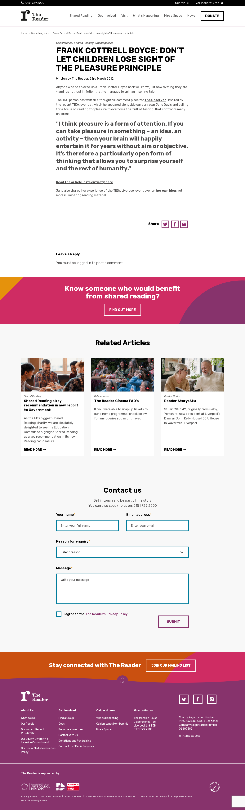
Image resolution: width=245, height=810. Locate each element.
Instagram (211, 699)
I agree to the (95, 614)
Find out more (122, 310)
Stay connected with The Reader (95, 665)
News (191, 15)
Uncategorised (104, 43)
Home (24, 33)
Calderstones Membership (112, 723)
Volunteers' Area (207, 3)
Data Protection (51, 796)
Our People (27, 723)
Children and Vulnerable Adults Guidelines (110, 796)
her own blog (166, 190)
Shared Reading (80, 15)
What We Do (28, 718)
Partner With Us (68, 735)
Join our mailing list (171, 665)
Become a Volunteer (71, 729)
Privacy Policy (29, 796)
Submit (173, 622)
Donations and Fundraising (75, 740)
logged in (84, 263)
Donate (212, 16)
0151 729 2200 (34, 3)
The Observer (155, 100)
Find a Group (66, 718)
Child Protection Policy (153, 796)
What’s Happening (146, 15)
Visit (124, 15)
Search (180, 3)
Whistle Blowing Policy (34, 800)
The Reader (34, 15)
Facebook (175, 224)
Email (184, 224)
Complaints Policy (181, 796)
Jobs (62, 723)
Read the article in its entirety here (84, 182)
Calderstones (64, 43)
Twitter (165, 224)
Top (122, 682)
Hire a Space (173, 15)
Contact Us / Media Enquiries (76, 746)
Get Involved (107, 15)
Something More (40, 33)
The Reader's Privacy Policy (106, 614)
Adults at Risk (73, 796)
